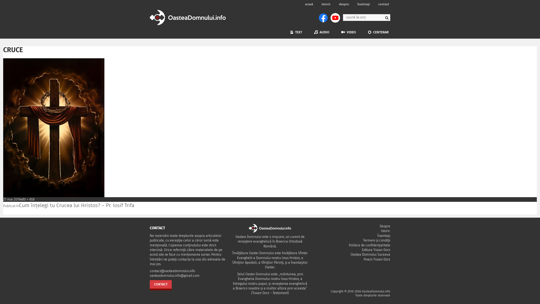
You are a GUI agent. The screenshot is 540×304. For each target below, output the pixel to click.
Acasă (309, 4)
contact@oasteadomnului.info (172, 271)
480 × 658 (27, 199)
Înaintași (363, 4)
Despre (344, 4)
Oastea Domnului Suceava (370, 254)
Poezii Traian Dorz (377, 259)
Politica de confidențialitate (369, 245)
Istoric (326, 4)
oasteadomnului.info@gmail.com (175, 276)
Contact (383, 4)
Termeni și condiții (376, 240)
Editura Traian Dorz (376, 250)
